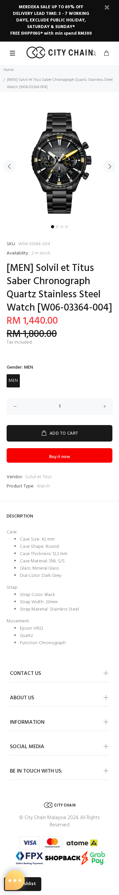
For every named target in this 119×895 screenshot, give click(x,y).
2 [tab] (57, 226)
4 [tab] (66, 226)
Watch (43, 486)
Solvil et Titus (38, 477)
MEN (13, 380)
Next (109, 166)
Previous (9, 166)
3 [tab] (61, 226)
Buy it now (59, 457)
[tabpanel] (59, 162)
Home (8, 70)
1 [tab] (52, 226)
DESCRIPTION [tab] (20, 516)
